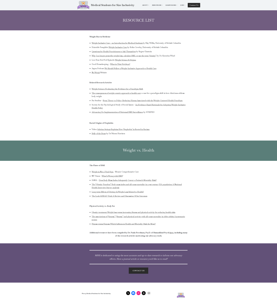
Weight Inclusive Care (118, 47)
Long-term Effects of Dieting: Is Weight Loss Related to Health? (118, 192)
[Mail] (149, 293)
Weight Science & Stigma (125, 60)
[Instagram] (138, 293)
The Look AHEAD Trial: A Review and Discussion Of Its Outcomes (119, 196)
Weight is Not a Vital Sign (103, 172)
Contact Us (193, 5)
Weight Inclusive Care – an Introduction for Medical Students (117, 43)
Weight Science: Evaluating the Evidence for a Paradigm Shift (117, 89)
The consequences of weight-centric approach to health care (116, 93)
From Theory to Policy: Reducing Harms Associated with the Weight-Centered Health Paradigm (143, 100)
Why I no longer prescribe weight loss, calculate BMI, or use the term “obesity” (124, 56)
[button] (148, 5)
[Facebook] (133, 293)
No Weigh (96, 72)
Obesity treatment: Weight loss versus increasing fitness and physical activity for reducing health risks (133, 212)
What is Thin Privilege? (120, 64)
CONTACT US (138, 270)
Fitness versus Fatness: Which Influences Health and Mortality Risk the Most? (124, 224)
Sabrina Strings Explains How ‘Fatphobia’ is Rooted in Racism (123, 129)
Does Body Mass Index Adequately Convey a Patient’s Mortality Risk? (128, 180)
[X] (128, 293)
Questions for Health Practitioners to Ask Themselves (114, 51)
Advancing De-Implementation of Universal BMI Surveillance (117, 112)
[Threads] (144, 293)
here (171, 232)
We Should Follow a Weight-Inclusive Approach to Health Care (130, 68)
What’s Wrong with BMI (112, 176)
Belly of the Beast (99, 133)
